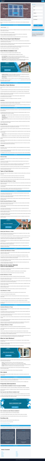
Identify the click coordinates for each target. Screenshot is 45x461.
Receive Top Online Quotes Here (15, 425)
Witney (17, 452)
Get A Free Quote (16, 445)
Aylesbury (1, 423)
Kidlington (2, 456)
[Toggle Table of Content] (7, 27)
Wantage (17, 453)
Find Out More (15, 107)
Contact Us (15, 248)
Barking (9, 423)
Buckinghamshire (5, 423)
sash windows (22, 19)
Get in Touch (15, 154)
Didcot (16, 451)
